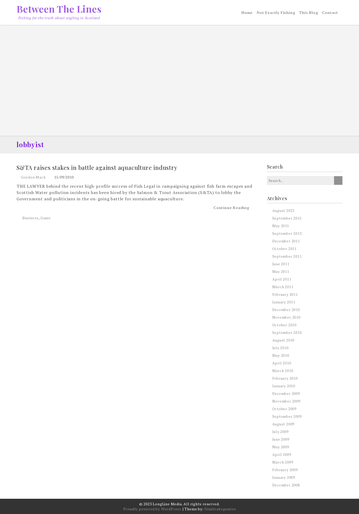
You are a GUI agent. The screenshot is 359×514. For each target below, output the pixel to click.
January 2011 (283, 301)
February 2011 (285, 294)
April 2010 (281, 362)
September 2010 (287, 332)
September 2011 (287, 256)
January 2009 (283, 477)
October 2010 (284, 324)
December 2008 (286, 484)
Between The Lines (59, 8)
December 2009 (286, 393)
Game (45, 217)
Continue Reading (232, 207)
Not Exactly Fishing (276, 12)
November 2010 (286, 317)
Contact (330, 12)
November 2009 (286, 401)
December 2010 (286, 309)
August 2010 (283, 340)
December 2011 (286, 240)
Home (247, 12)
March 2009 (282, 462)
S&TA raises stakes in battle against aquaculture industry (97, 167)
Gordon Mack (33, 177)
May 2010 (280, 355)
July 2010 (280, 347)
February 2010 (285, 378)
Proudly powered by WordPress (152, 508)
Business (30, 217)
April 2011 (281, 279)
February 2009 (285, 469)
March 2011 (282, 286)
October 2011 (284, 248)
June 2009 (280, 439)
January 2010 (283, 385)
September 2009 (287, 416)
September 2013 (287, 233)
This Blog (308, 12)
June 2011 (280, 263)
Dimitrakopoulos (220, 508)
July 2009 (280, 431)
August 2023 (283, 210)
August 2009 (283, 423)
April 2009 (281, 454)
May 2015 (280, 225)
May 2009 (280, 446)
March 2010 (282, 370)
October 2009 (284, 408)
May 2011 (280, 271)
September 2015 (287, 218)
